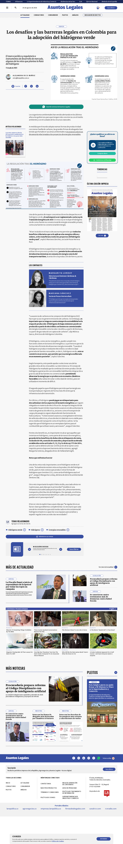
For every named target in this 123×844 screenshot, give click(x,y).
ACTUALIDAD (24, 15)
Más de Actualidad (19, 567)
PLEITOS (65, 15)
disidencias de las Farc (68, 1)
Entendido (103, 838)
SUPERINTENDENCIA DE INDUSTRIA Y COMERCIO (70, 797)
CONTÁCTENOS (46, 784)
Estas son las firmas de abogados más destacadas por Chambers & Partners (43, 716)
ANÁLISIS (75, 15)
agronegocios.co (29, 809)
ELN (80, 1)
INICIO (8, 783)
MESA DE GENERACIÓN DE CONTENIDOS (69, 783)
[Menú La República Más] (7, 8)
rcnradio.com (110, 809)
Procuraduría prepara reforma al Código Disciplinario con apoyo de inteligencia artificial (103, 582)
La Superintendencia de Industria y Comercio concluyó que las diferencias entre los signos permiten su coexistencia (101, 696)
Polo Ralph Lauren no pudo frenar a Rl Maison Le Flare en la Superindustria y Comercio (101, 688)
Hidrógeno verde (15, 530)
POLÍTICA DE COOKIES (48, 797)
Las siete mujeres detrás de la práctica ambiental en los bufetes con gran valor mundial (14, 135)
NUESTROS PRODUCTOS (49, 788)
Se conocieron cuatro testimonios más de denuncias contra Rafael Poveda (101, 598)
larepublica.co (12, 809)
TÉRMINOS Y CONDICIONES (50, 792)
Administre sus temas (46, 536)
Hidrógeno (35, 530)
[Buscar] (15, 8)
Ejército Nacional (91, 1)
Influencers (19, 1)
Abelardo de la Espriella (109, 1)
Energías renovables (57, 530)
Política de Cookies (58, 841)
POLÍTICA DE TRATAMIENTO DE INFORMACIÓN (71, 792)
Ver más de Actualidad (106, 567)
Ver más (100, 235)
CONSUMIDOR (53, 15)
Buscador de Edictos (93, 15)
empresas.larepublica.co (51, 809)
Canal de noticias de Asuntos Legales (58, 107)
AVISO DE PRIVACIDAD (69, 788)
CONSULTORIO (39, 15)
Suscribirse (111, 8)
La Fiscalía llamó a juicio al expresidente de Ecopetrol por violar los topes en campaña (19, 585)
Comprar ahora (102, 153)
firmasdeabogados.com (75, 809)
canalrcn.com (95, 809)
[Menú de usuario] (98, 8)
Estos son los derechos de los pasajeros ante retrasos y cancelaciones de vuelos (70, 716)
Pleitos (92, 672)
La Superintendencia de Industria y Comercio (41, 1)
